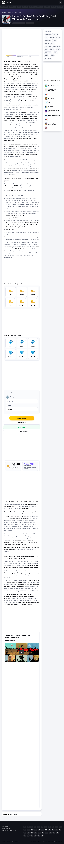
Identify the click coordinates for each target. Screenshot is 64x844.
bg (56, 827)
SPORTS (32, 7)
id (60, 829)
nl (35, 829)
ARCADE (53, 7)
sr (53, 832)
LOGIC (19, 7)
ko (28, 832)
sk (57, 832)
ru (50, 832)
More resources (6, 828)
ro (46, 832)
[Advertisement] (52, 72)
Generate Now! (22, 418)
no (36, 832)
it (31, 827)
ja (24, 832)
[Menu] (60, 2)
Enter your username (15, 397)
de (38, 827)
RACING (25, 7)
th (35, 835)
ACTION (60, 7)
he (46, 829)
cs (28, 829)
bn (49, 827)
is (56, 829)
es (24, 827)
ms (32, 832)
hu (53, 829)
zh (60, 827)
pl (43, 832)
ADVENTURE (39, 7)
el (42, 829)
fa (39, 832)
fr (35, 827)
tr (38, 835)
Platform (8, 405)
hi (49, 829)
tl (31, 835)
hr (25, 829)
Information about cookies (9, 830)
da (32, 829)
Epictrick (4, 12)
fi (39, 829)
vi (42, 835)
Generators (5, 826)
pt (28, 827)
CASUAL (47, 7)
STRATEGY (12, 7)
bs (53, 827)
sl (24, 835)
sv (28, 835)
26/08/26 (25, 432)
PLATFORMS (4, 7)
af (42, 827)
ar (45, 827)
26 (25, 422)
